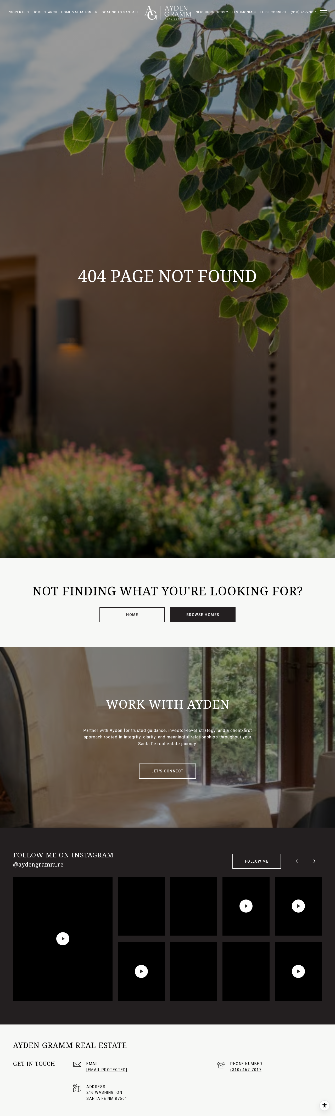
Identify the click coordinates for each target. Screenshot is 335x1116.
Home (132, 615)
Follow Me (257, 861)
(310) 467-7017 (245, 1070)
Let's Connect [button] (167, 771)
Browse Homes (203, 615)
